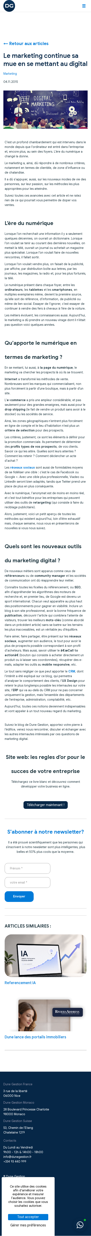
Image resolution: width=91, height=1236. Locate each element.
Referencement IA (20, 982)
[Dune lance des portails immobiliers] (46, 1010)
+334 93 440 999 (14, 1161)
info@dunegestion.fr (17, 1157)
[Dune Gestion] (9, 5)
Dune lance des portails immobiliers (35, 1037)
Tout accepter (28, 1217)
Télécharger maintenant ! (45, 805)
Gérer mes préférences (28, 1225)
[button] (84, 6)
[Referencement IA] (46, 955)
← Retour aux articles (25, 43)
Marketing (10, 74)
